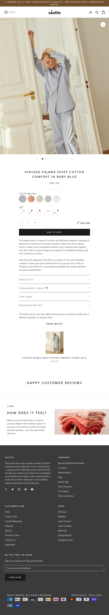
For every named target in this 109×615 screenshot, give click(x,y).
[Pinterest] (26, 489)
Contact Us (10, 540)
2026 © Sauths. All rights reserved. (29, 595)
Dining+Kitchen (65, 535)
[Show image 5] (56, 159)
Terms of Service (66, 496)
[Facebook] (6, 489)
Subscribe (15, 577)
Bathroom (62, 531)
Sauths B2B (63, 482)
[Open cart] (103, 12)
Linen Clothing (64, 526)
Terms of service (79, 595)
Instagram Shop (65, 540)
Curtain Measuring (13, 521)
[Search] (97, 12)
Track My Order (12, 535)
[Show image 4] (53, 159)
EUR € (12, 12)
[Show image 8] (66, 159)
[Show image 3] (49, 159)
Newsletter (10, 545)
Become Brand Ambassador (71, 463)
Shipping (9, 526)
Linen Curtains (64, 521)
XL (45, 213)
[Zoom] (102, 24)
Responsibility (64, 472)
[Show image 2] (46, 159)
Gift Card (62, 512)
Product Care (11, 516)
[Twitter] (12, 489)
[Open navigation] (6, 12)
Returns (8, 531)
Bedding (62, 516)
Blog (60, 477)
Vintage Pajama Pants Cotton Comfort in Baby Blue (54, 358)
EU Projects (63, 491)
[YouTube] (32, 489)
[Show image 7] (63, 159)
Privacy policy (95, 595)
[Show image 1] (42, 159)
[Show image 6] (59, 159)
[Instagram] (19, 489)
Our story (62, 468)
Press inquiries (64, 486)
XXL (54, 213)
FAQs (7, 512)
